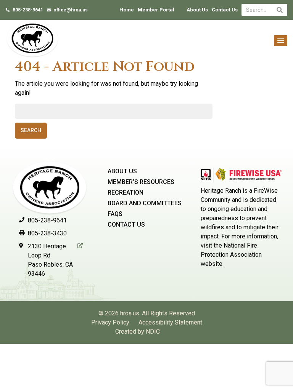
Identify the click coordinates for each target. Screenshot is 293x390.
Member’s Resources (141, 181)
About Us (197, 10)
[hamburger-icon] (280, 40)
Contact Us (225, 10)
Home (126, 10)
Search (31, 130)
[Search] (279, 10)
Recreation (125, 192)
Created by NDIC (137, 331)
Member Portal (156, 10)
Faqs (115, 213)
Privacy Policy (110, 322)
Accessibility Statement (170, 322)
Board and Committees (145, 203)
